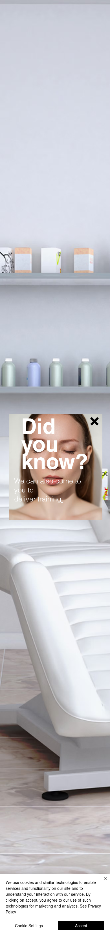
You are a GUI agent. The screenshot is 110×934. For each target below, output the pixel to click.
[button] (94, 421)
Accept (81, 925)
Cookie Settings (29, 925)
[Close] (102, 881)
